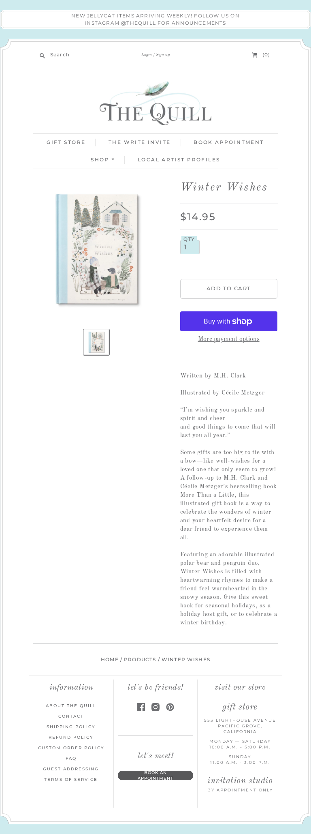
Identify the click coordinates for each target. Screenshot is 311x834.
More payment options (229, 339)
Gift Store (66, 142)
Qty (189, 239)
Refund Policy (71, 737)
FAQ (71, 758)
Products (140, 659)
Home (110, 659)
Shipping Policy (71, 726)
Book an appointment (155, 775)
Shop (101, 160)
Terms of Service (71, 779)
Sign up (163, 55)
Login (146, 55)
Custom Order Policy (71, 747)
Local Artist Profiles (179, 160)
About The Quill (71, 705)
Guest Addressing (71, 769)
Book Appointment (229, 142)
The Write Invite (139, 142)
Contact (71, 716)
